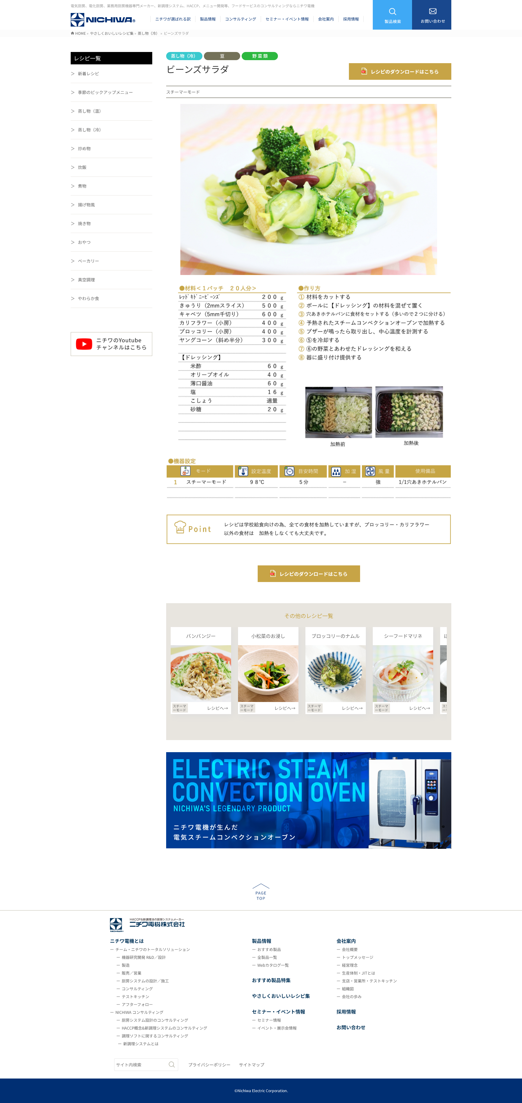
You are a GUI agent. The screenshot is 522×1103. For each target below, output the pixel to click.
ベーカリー (88, 261)
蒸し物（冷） (90, 130)
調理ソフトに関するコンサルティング (155, 1036)
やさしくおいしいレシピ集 (281, 995)
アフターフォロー (137, 1004)
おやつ (84, 242)
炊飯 (82, 167)
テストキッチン (135, 996)
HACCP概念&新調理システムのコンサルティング (164, 1028)
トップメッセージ (357, 957)
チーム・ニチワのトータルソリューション (152, 949)
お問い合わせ (351, 1027)
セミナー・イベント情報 (278, 1011)
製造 (126, 965)
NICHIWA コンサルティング (139, 1012)
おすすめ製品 (269, 949)
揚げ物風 (86, 205)
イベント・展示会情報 (277, 1028)
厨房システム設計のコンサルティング (155, 1020)
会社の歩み (352, 996)
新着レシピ (88, 73)
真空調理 (86, 280)
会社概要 (350, 949)
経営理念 (350, 965)
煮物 (82, 186)
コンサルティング (137, 988)
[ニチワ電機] (103, 23)
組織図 (348, 988)
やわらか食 (88, 298)
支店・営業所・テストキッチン (369, 981)
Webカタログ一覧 (273, 965)
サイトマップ (251, 1065)
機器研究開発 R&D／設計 (144, 957)
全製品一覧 (267, 957)
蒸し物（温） (90, 111)
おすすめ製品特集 (271, 980)
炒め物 (84, 148)
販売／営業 (131, 973)
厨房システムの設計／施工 (145, 981)
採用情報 (346, 1011)
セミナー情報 (269, 1020)
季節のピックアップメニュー (105, 92)
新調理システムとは (141, 1043)
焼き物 (84, 223)
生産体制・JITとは (358, 973)
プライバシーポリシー (209, 1065)
